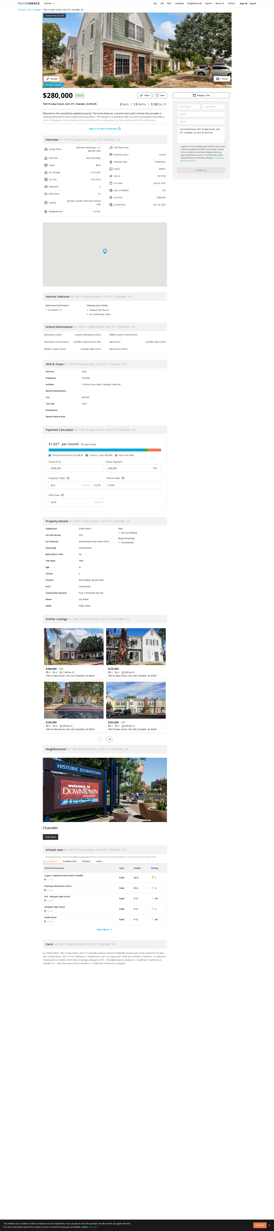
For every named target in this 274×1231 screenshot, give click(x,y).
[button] (137, 50)
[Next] (109, 739)
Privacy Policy (218, 158)
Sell (162, 3)
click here (93, 1227)
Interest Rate (113, 478)
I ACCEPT (260, 1225)
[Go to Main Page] (28, 3)
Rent (169, 3)
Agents (208, 3)
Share (147, 95)
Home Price (55, 462)
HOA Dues (54, 495)
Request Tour (203, 95)
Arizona (47, 3)
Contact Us (201, 170)
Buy (155, 3)
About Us (219, 3)
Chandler (37, 9)
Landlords (179, 3)
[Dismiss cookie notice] (269, 1225)
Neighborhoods (194, 3)
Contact (231, 3)
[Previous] (100, 739)
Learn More (50, 837)
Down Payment (114, 462)
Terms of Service (189, 161)
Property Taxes (57, 478)
